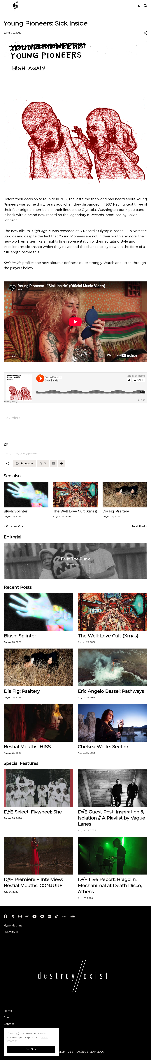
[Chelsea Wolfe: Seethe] (113, 723)
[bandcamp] (42, 916)
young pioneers (29, 453)
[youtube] (34, 916)
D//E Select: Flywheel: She (33, 811)
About (8, 1017)
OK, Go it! (31, 1049)
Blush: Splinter (15, 511)
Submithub (11, 932)
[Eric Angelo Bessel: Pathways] (113, 667)
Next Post (138, 526)
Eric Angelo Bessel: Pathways (111, 691)
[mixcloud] (64, 916)
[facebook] (5, 916)
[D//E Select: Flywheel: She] (38, 788)
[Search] (146, 6)
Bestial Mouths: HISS (27, 746)
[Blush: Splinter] (26, 494)
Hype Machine (13, 925)
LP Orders (12, 418)
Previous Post (15, 526)
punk (15, 453)
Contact (9, 1024)
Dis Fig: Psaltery (116, 511)
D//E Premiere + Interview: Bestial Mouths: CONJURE (33, 882)
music (7, 453)
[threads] (27, 916)
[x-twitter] (13, 916)
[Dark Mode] (139, 6)
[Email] (53, 463)
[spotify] (49, 916)
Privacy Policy (13, 1030)
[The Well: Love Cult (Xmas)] (75, 494)
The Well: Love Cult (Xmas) (75, 511)
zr (40, 453)
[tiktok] (56, 916)
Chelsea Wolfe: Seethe (103, 746)
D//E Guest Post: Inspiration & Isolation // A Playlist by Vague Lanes (111, 818)
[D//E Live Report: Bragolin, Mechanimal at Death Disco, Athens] (113, 856)
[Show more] (61, 463)
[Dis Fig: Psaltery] (125, 494)
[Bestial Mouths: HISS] (38, 723)
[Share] (145, 33)
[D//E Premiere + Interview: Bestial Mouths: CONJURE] (38, 856)
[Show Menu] (5, 6)
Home (8, 1010)
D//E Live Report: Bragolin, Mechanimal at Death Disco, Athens (110, 885)
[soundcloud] (72, 916)
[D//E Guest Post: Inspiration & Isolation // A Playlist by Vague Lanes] (113, 788)
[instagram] (20, 916)
